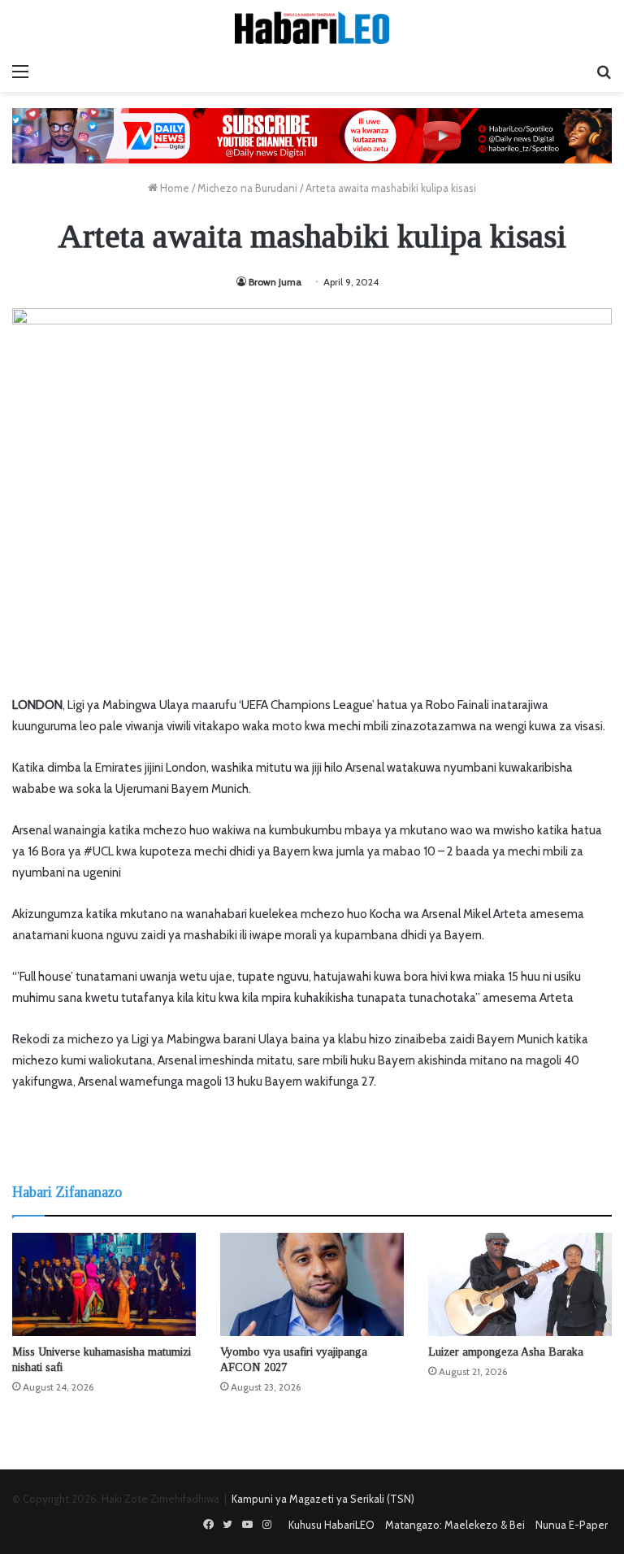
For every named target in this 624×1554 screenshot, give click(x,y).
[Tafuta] (604, 71)
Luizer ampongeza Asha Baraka (505, 1352)
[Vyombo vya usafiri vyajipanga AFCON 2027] (312, 1284)
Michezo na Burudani (247, 187)
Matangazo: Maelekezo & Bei (455, 1524)
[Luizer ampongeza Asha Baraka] (520, 1284)
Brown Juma (275, 282)
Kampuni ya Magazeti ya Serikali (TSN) (323, 1498)
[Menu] (20, 71)
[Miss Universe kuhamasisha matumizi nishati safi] (104, 1284)
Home (173, 187)
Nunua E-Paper (571, 1524)
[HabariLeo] (312, 27)
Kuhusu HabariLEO (331, 1524)
